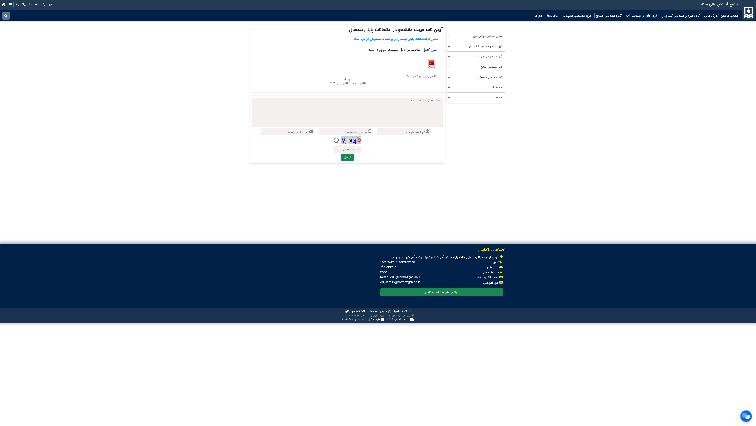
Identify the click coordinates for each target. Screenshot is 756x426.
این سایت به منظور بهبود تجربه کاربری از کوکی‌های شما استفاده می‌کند (376, 315)
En (30, 4)
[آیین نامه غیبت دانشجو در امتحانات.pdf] (432, 63)
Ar (36, 4)
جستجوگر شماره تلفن (439, 292)
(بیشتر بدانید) (361, 320)
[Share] (347, 88)
